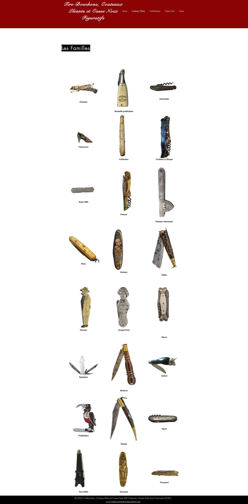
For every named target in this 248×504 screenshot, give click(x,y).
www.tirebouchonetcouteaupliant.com (123, 501)
